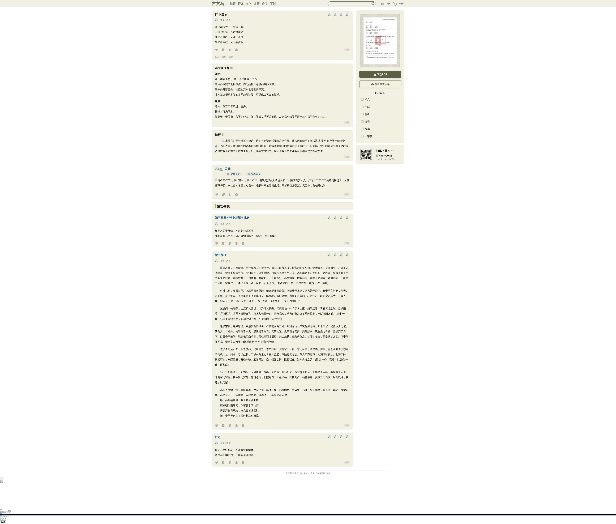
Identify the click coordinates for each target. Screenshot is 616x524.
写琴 (231, 57)
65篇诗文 (235, 174)
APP (387, 3)
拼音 (367, 121)
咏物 (217, 57)
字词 (273, 3)
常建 (222, 20)
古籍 (257, 3)
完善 (347, 49)
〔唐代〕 (228, 20)
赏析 (367, 114)
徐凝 (222, 443)
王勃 (222, 261)
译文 (367, 99)
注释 (367, 107)
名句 (249, 3)
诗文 (241, 3)
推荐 (233, 3)
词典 (3, 522)
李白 (222, 224)
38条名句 (255, 174)
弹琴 (224, 57)
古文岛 (218, 3)
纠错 (328, 473)
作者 (265, 3)
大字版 (368, 136)
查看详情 (4, 512)
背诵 (367, 129)
